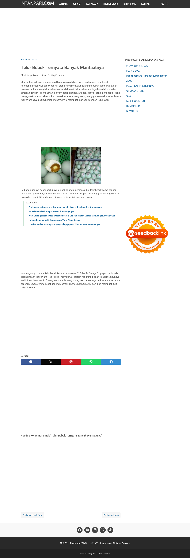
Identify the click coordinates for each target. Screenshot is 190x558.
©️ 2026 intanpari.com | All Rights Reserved (110, 543)
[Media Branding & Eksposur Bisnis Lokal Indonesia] (37, 4)
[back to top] (184, 551)
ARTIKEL (63, 4)
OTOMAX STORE (135, 90)
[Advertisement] (95, 33)
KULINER (77, 4)
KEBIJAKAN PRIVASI (78, 543)
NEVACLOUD (133, 111)
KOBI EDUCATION (135, 101)
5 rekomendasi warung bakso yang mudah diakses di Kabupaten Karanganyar (65, 207)
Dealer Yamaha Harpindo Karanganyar (146, 75)
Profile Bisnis (110, 4)
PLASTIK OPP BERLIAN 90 (140, 85)
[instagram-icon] (95, 530)
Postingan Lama (111, 515)
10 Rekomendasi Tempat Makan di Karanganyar (51, 211)
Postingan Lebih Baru (32, 515)
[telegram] (111, 362)
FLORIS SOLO (133, 70)
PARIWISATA (92, 4)
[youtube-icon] (87, 530)
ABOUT (63, 543)
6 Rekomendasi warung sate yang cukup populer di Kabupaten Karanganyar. (64, 224)
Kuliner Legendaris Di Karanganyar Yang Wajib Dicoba (54, 220)
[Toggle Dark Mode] (163, 4)
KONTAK (145, 4)
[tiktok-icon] (110, 530)
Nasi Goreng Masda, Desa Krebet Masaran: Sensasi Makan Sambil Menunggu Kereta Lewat (72, 216)
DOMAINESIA (133, 106)
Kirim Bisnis (130, 4)
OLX (128, 96)
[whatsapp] (91, 362)
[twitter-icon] (103, 530)
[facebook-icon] (80, 530)
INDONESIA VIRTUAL (137, 65)
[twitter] (51, 362)
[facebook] (31, 362)
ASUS (129, 80)
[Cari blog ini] (167, 4)
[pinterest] (71, 362)
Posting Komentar (56, 75)
